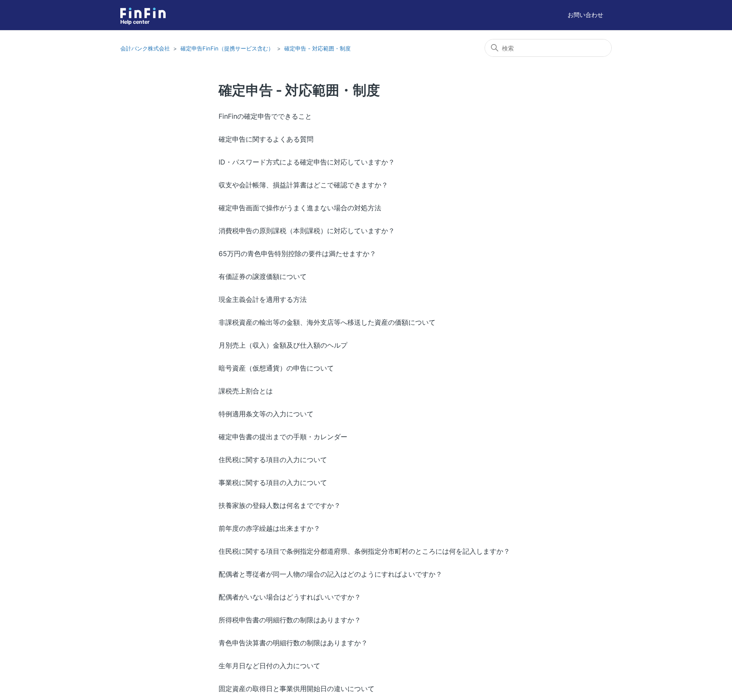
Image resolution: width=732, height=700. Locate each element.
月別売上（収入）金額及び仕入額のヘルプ (283, 345)
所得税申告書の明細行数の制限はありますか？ (290, 620)
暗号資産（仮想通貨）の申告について (276, 368)
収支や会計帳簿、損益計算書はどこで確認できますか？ (303, 185)
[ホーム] (143, 13)
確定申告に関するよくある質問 (266, 139)
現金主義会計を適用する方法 (263, 299)
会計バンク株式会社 (145, 48)
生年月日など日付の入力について (269, 665)
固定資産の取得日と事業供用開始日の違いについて (296, 688)
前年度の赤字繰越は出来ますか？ (269, 528)
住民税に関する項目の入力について (273, 459)
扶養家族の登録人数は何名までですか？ (280, 505)
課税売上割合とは (246, 391)
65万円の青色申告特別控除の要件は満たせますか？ (297, 253)
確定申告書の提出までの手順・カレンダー (283, 436)
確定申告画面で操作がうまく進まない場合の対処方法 (300, 208)
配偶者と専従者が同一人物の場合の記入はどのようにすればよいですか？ (330, 574)
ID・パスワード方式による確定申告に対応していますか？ (307, 162)
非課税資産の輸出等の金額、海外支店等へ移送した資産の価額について (327, 322)
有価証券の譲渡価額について (263, 276)
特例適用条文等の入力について (266, 414)
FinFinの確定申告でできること (265, 116)
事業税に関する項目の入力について (273, 482)
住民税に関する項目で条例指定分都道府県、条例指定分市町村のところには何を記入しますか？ (364, 551)
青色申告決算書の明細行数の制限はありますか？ (293, 643)
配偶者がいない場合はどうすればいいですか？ (290, 597)
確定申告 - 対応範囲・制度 (317, 48)
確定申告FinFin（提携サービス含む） (227, 48)
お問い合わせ (585, 14)
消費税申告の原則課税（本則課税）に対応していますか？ (307, 230)
